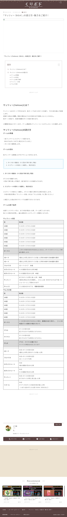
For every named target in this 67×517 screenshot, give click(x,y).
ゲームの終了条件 (16, 79)
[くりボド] (33, 4)
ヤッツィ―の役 (15, 81)
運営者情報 (4, 514)
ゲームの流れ (15, 77)
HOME (4, 509)
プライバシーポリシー (15, 514)
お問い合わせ (26, 514)
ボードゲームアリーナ (14, 509)
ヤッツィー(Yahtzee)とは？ (18, 69)
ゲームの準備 (15, 75)
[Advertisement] (33, 98)
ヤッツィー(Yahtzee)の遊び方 (19, 72)
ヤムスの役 (14, 84)
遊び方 (25, 12)
